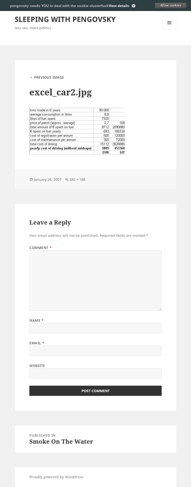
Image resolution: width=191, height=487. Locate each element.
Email (36, 343)
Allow (171, 5)
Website (37, 365)
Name (36, 320)
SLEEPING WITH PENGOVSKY (65, 19)
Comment (40, 247)
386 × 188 (77, 179)
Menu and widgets (169, 29)
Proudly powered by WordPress (56, 477)
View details (119, 6)
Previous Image (49, 77)
